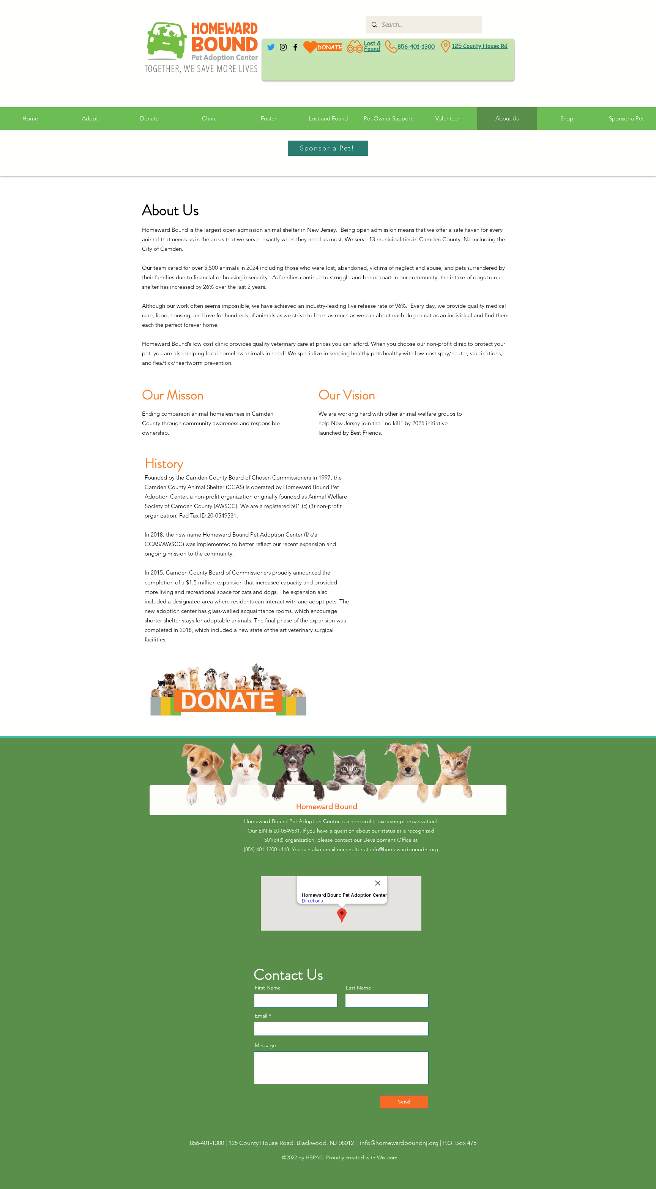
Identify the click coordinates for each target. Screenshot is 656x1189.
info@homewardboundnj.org (404, 849)
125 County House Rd (480, 45)
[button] (388, 118)
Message (265, 1045)
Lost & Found (372, 45)
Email (261, 1015)
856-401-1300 (416, 46)
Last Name (358, 987)
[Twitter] (271, 47)
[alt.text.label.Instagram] (283, 47)
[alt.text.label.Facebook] (295, 47)
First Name (268, 987)
